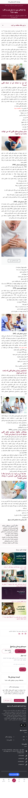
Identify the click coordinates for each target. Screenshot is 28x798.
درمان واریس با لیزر (14, 719)
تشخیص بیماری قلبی (19, 15)
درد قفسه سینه (18, 108)
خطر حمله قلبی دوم (14, 261)
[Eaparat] (21, 725)
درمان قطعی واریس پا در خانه (19, 601)
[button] (2, 25)
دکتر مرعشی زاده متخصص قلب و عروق (17, 520)
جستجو (3, 781)
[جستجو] (4, 780)
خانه (25, 15)
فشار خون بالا (23, 347)
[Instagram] (24, 725)
